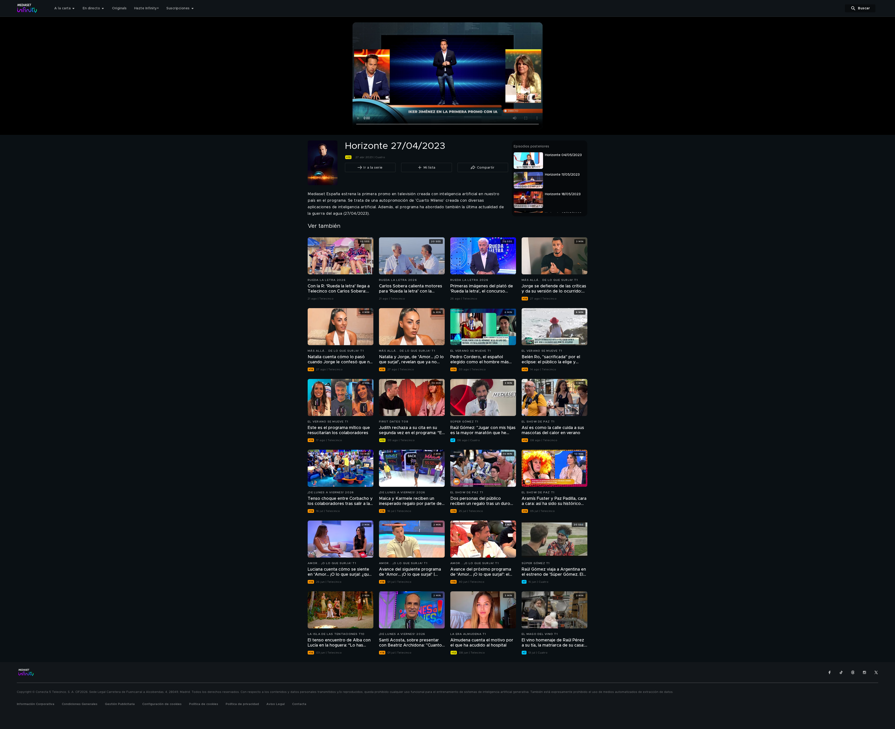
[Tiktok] (841, 672)
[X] (876, 672)
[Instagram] (864, 672)
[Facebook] (829, 672)
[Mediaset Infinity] (27, 8)
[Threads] (853, 672)
